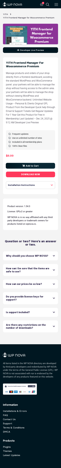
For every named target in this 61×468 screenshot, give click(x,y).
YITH (5, 14)
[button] (30, 166)
